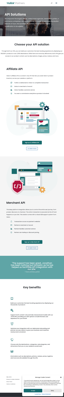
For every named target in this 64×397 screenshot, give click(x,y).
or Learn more (32, 148)
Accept (33, 390)
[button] (61, 377)
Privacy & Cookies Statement (13, 379)
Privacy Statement (46, 394)
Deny (52, 390)
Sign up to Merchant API (32, 242)
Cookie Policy (38, 394)
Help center (9, 377)
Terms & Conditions (10, 384)
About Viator (9, 381)
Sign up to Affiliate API (32, 142)
